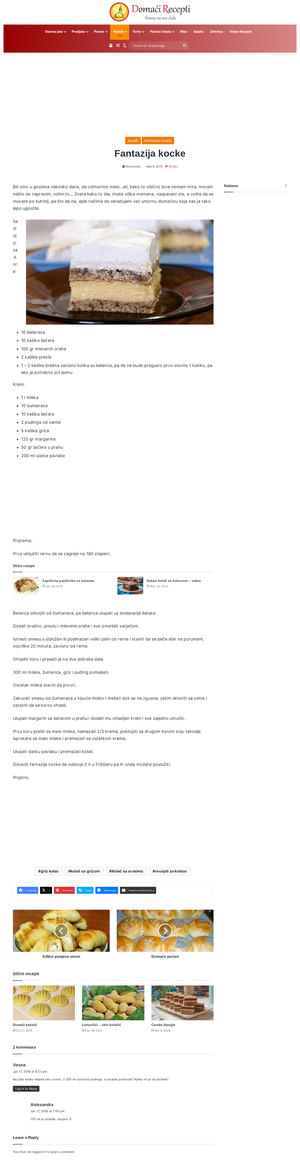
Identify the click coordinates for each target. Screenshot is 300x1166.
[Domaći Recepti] (150, 12)
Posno (99, 31)
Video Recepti (240, 31)
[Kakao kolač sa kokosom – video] (130, 585)
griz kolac (50, 871)
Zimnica (216, 31)
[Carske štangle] (182, 1003)
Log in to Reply (26, 1088)
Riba (183, 31)
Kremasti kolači (158, 140)
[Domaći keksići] (44, 1003)
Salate (198, 31)
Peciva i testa (160, 31)
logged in (39, 1152)
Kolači (118, 31)
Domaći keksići (25, 1025)
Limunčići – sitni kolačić (101, 1025)
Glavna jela (54, 31)
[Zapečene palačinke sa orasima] (26, 585)
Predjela (78, 31)
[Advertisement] (150, 92)
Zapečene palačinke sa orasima (68, 581)
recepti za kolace (171, 871)
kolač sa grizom (85, 871)
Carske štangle (163, 1025)
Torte (136, 31)
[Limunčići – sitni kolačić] (113, 1003)
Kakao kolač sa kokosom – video (174, 581)
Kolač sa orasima (127, 871)
